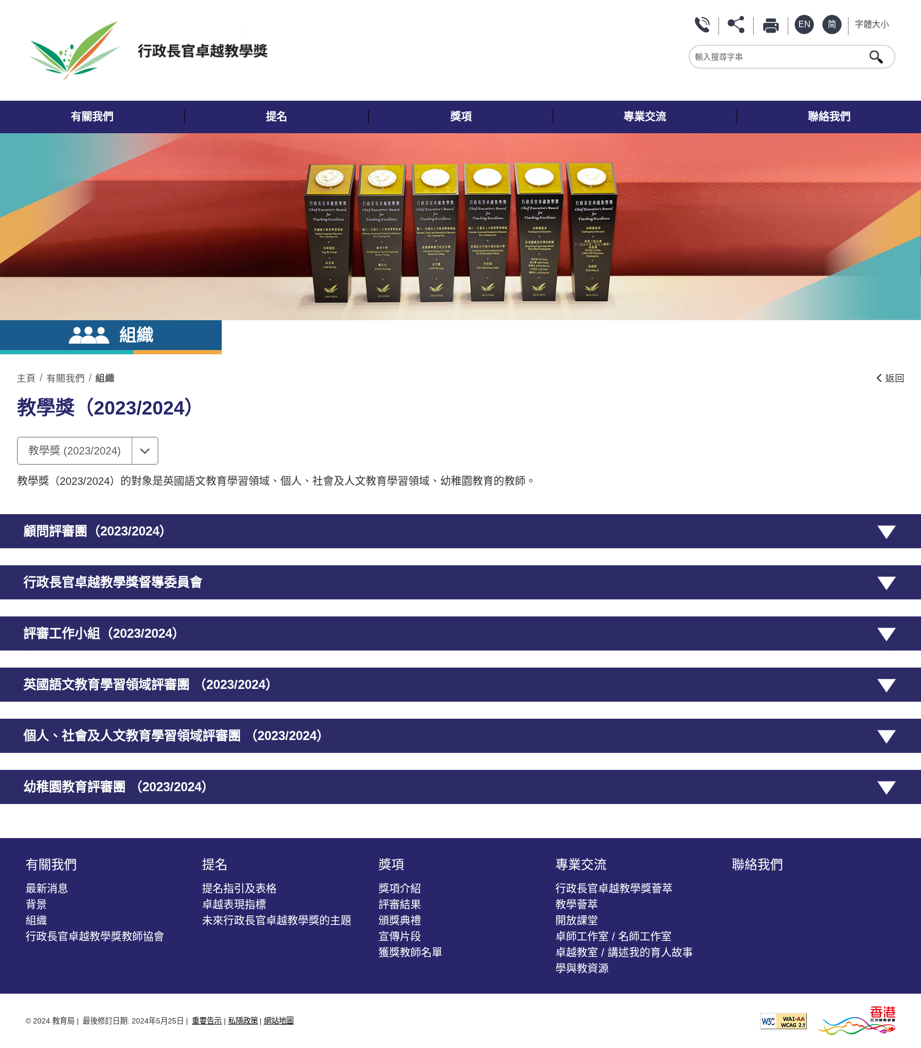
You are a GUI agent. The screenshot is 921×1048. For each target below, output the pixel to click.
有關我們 (65, 378)
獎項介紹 (399, 889)
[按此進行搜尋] (877, 56)
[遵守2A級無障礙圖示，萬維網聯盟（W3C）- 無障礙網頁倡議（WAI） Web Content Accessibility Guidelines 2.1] (783, 1020)
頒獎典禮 (399, 921)
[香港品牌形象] (856, 1020)
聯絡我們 (703, 24)
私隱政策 (243, 1021)
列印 (773, 24)
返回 (893, 378)
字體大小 (872, 24)
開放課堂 (576, 921)
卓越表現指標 (234, 905)
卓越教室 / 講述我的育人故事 (624, 952)
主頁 (26, 378)
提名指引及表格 (239, 889)
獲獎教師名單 (410, 952)
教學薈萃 (576, 905)
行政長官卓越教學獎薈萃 (614, 889)
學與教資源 (582, 968)
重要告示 (207, 1021)
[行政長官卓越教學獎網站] (241, 50)
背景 (36, 905)
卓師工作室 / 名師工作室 (613, 937)
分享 (738, 24)
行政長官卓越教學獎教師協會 (95, 937)
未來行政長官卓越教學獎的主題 (276, 921)
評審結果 (399, 905)
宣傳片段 (399, 937)
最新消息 (47, 889)
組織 (105, 378)
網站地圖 (279, 1021)
